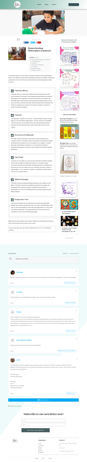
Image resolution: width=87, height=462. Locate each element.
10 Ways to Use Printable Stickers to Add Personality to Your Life (69, 224)
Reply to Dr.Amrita (71, 302)
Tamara (18, 312)
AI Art (39, 443)
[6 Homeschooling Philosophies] (43, 22)
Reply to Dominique (70, 282)
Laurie (18, 360)
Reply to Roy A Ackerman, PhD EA (67, 350)
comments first (74, 253)
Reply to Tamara (71, 330)
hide (37, 57)
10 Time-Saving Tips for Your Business (69, 207)
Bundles (40, 450)
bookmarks (40, 445)
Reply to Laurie (72, 393)
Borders (40, 448)
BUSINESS (40, 452)
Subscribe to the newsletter (35, 430)
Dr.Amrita (19, 292)
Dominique (19, 272)
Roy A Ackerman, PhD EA (23, 340)
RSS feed (41, 228)
